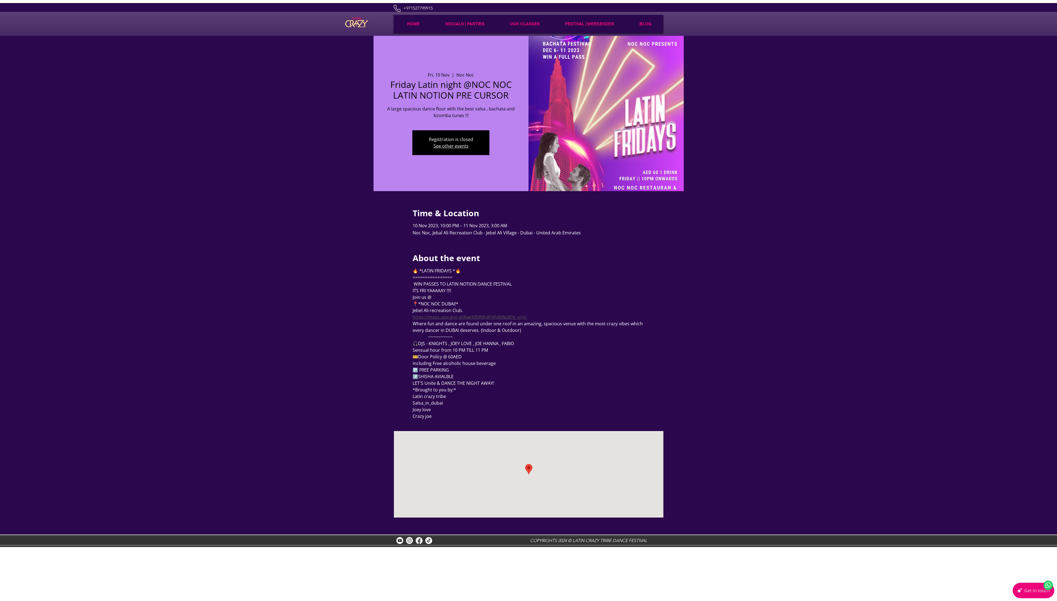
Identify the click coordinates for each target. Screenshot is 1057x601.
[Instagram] (409, 540)
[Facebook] (419, 540)
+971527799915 (418, 8)
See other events (451, 146)
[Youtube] (399, 540)
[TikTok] (428, 540)
